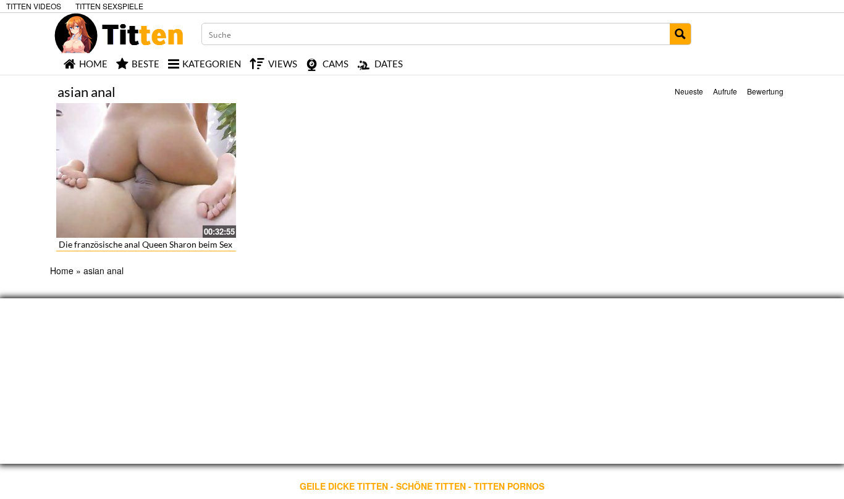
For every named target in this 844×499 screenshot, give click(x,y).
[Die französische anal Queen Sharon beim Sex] (146, 170)
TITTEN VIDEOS (33, 5)
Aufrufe (725, 91)
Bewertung (765, 91)
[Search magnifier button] (680, 33)
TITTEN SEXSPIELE (109, 5)
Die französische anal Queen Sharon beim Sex (145, 244)
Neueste (689, 91)
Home (62, 270)
